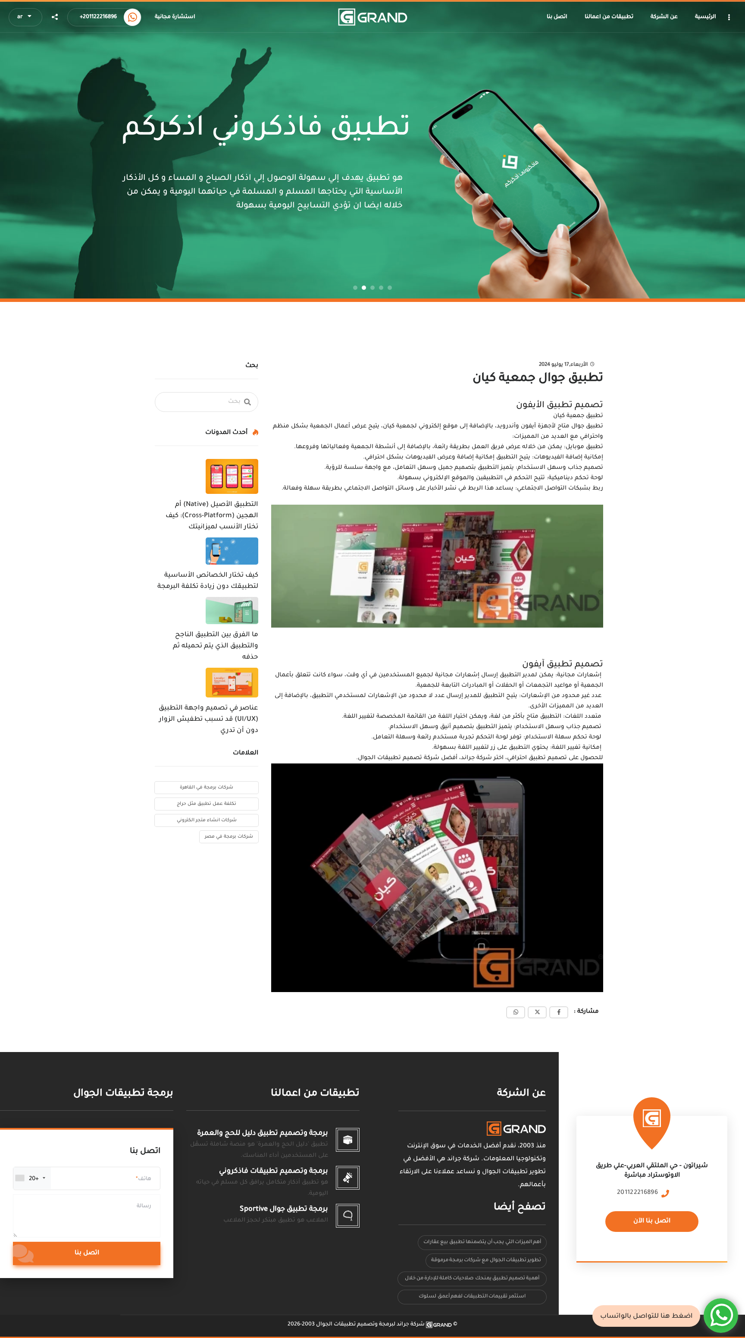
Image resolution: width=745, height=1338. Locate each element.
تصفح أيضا (520, 1208)
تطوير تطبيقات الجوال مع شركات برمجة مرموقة (486, 1260)
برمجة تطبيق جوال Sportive (284, 1209)
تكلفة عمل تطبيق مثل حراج (206, 804)
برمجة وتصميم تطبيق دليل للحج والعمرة (262, 1133)
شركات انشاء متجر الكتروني (207, 820)
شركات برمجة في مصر (229, 836)
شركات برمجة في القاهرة (206, 787)
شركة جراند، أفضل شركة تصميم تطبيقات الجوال (425, 758)
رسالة (144, 1206)
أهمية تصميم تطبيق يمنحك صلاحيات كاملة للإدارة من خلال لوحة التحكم (472, 1281)
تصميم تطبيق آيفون (562, 665)
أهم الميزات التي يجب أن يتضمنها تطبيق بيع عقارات (482, 1242)
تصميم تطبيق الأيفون (559, 406)
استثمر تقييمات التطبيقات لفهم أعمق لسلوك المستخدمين (472, 1299)
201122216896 (637, 1193)
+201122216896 (98, 17)
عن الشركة (521, 1094)
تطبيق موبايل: (583, 447)
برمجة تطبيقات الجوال (123, 1094)
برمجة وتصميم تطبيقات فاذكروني (273, 1171)
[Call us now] (132, 17)
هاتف (144, 1179)
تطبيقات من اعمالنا (315, 1094)
